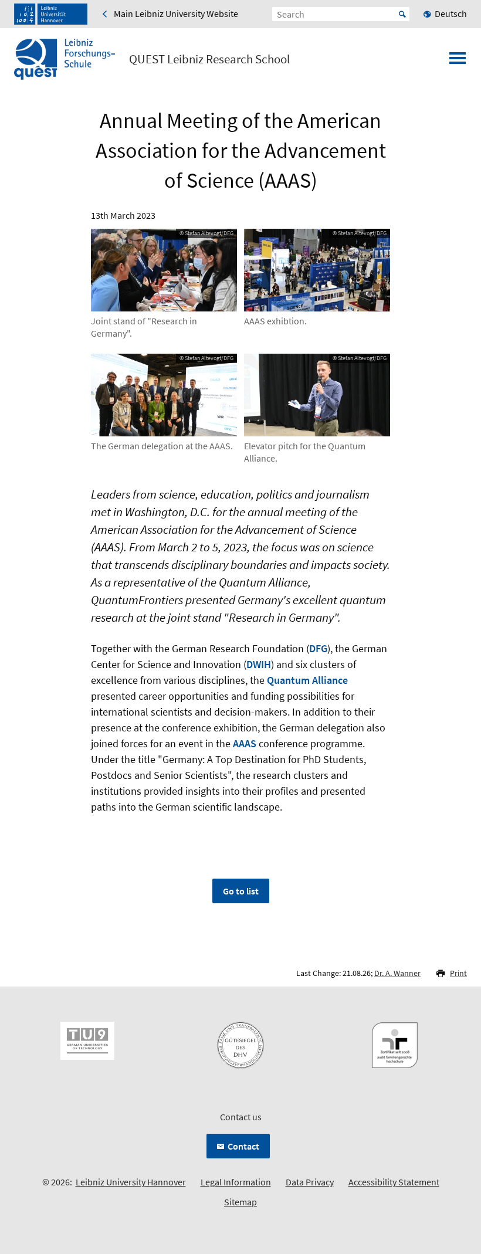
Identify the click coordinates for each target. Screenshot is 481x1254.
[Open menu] (457, 61)
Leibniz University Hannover (131, 1182)
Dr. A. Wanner (397, 973)
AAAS (244, 743)
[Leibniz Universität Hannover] (50, 14)
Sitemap (240, 1202)
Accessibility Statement (393, 1182)
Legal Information (236, 1182)
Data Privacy (310, 1182)
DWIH (258, 664)
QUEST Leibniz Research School (209, 59)
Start (402, 14)
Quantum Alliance (307, 680)
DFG (318, 648)
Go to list (241, 891)
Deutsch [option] (451, 13)
